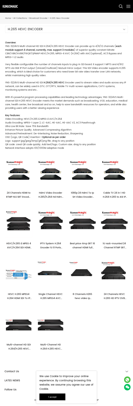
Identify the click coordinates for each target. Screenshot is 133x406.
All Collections (20, 18)
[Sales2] (127, 379)
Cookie (54, 376)
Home (8, 18)
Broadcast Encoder (38, 18)
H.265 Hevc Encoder (59, 18)
